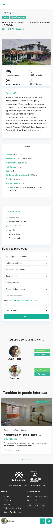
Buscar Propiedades (12, 512)
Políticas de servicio (12, 508)
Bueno (23, 430)
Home (6, 496)
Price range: (9, 301)
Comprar (7, 500)
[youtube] (36, 505)
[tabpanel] (26, 52)
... (32, 446)
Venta (5, 17)
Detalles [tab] (26, 147)
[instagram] (43, 505)
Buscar (26, 317)
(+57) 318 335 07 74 (38, 500)
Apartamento (9, 430)
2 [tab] (26, 459)
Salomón (11, 521)
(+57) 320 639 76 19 (38, 496)
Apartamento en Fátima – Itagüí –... (22, 434)
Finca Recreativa (18, 17)
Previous (7, 51)
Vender (7, 504)
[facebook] (30, 505)
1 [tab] (22, 459)
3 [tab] (30, 459)
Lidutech (25, 485)
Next (45, 51)
